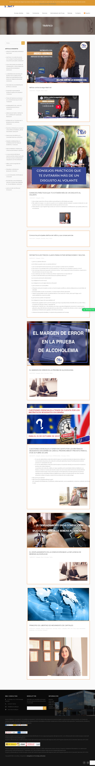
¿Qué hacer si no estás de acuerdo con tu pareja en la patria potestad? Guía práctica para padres (14, 59)
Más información (52, 3)
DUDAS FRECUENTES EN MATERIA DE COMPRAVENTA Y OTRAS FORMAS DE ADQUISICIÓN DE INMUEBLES (14, 66)
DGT (72, 628)
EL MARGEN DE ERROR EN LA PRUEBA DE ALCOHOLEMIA (51, 370)
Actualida (43, 238)
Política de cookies (53, 704)
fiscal (74, 628)
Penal (42, 90)
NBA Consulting (15, 756)
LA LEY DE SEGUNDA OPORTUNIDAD (14, 175)
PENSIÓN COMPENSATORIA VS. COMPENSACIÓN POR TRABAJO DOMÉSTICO (13, 143)
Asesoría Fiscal (48, 455)
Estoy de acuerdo (44, 3)
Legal (77, 628)
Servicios (44, 13)
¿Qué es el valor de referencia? (13, 188)
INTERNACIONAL (56, 455)
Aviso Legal (51, 701)
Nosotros (51, 699)
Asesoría (43, 455)
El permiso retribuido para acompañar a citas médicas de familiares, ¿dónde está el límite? (14, 129)
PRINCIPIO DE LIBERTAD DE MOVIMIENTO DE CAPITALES (51, 625)
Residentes (31, 630)
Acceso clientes (18, 13)
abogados (64, 628)
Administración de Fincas (57, 13)
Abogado (38, 90)
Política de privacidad (53, 702)
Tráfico (45, 90)
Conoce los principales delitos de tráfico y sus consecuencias (51, 235)
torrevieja (39, 630)
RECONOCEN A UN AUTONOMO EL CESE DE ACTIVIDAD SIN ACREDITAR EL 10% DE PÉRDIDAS (14, 182)
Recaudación (82, 628)
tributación (44, 630)
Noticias (70, 13)
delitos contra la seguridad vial (13, 163)
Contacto (78, 13)
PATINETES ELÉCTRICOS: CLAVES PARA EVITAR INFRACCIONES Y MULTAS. (57, 255)
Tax (36, 630)
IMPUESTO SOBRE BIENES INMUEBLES (15, 51)
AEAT (68, 628)
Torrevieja (46, 373)
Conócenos (36, 13)
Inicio (27, 13)
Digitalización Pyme (53, 708)
